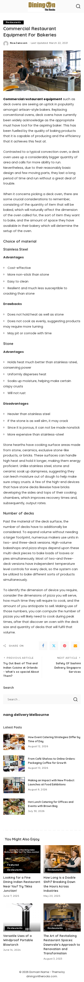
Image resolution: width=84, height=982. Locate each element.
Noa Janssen (19, 42)
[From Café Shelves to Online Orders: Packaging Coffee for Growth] (14, 763)
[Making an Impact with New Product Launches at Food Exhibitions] (14, 785)
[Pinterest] (64, 645)
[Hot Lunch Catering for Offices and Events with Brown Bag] (14, 807)
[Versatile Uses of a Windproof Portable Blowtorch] (21, 917)
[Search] (78, 6)
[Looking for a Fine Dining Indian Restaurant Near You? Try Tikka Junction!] (21, 859)
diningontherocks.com (41, 976)
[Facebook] (43, 645)
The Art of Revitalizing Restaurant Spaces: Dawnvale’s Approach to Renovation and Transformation (62, 944)
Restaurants (13, 22)
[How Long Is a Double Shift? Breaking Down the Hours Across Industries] (62, 859)
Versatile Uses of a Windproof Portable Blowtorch (18, 940)
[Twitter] (54, 645)
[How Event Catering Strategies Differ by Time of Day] (14, 742)
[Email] (75, 645)
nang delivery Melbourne (26, 714)
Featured (13, 865)
